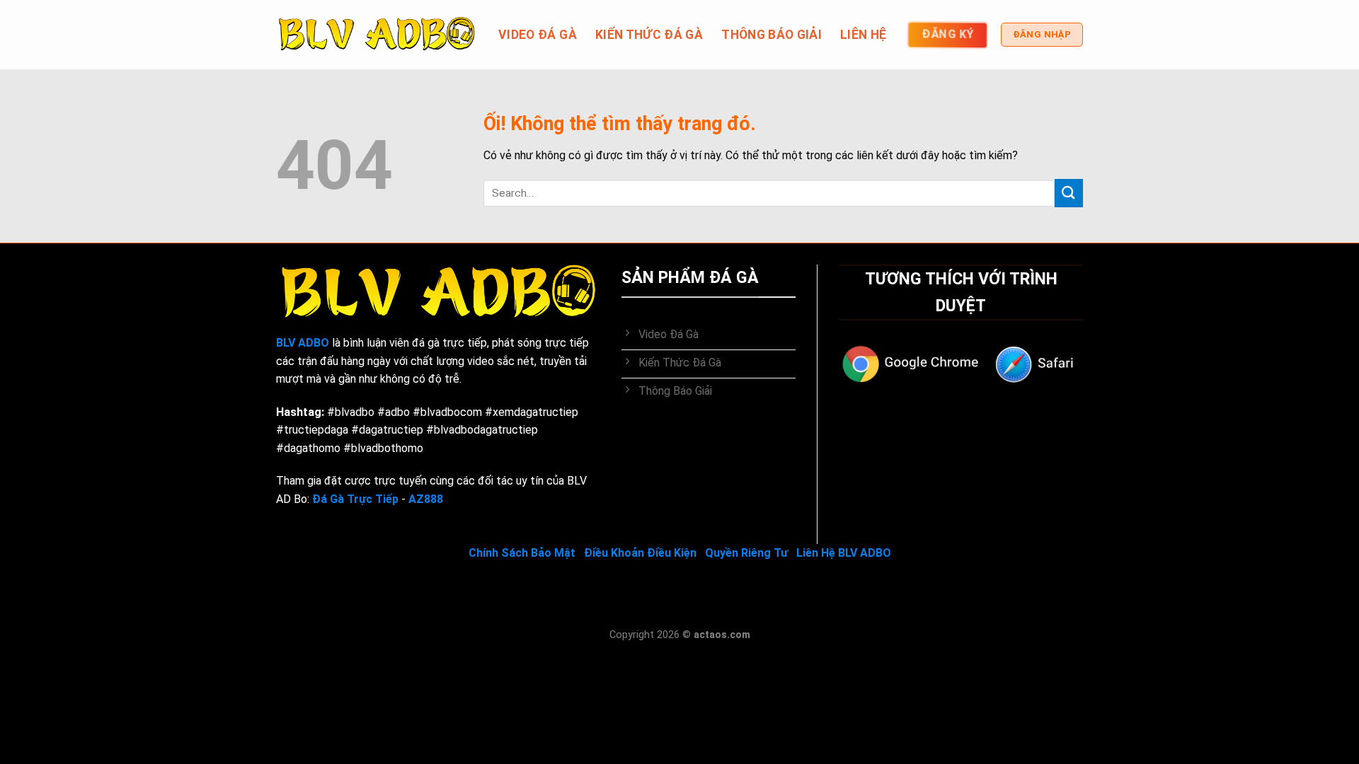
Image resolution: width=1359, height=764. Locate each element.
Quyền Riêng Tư (746, 553)
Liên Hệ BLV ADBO (843, 553)
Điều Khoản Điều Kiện (640, 553)
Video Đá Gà (537, 35)
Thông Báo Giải (771, 35)
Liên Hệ (863, 35)
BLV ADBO (302, 342)
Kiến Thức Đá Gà (649, 35)
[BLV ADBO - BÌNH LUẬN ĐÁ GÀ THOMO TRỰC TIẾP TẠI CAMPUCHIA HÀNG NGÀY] (376, 35)
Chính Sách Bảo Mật (522, 553)
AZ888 (425, 499)
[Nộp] (1069, 193)
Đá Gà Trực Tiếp (355, 499)
